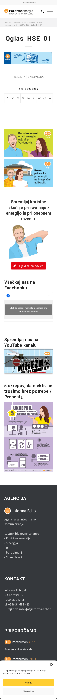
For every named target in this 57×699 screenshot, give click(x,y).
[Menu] (48, 11)
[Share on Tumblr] (34, 98)
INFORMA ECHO (29, 2)
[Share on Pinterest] (23, 98)
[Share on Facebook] (7, 98)
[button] (52, 664)
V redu (28, 682)
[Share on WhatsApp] (18, 98)
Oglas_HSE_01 (28, 38)
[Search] (41, 11)
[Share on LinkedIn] (28, 98)
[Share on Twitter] (12, 98)
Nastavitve (28, 691)
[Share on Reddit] (44, 98)
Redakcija (38, 76)
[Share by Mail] (50, 98)
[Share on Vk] (39, 98)
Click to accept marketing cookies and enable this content (29, 310)
